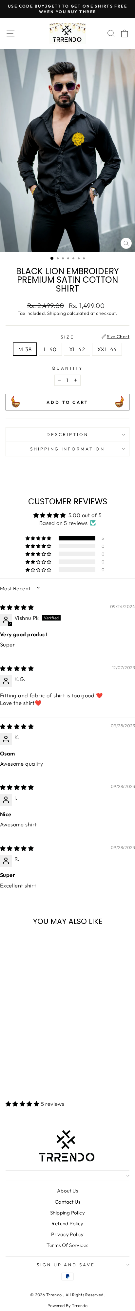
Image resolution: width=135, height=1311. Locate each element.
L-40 (50, 349)
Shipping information (67, 448)
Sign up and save (66, 1264)
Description (67, 434)
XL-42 (77, 349)
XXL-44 (107, 349)
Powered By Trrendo (67, 1305)
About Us (67, 1191)
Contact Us (67, 1202)
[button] (39, 538)
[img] (17, 607)
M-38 (25, 349)
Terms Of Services (67, 1245)
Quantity (68, 368)
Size (67, 336)
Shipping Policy (67, 1213)
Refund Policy (67, 1223)
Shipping (56, 313)
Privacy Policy (67, 1234)
